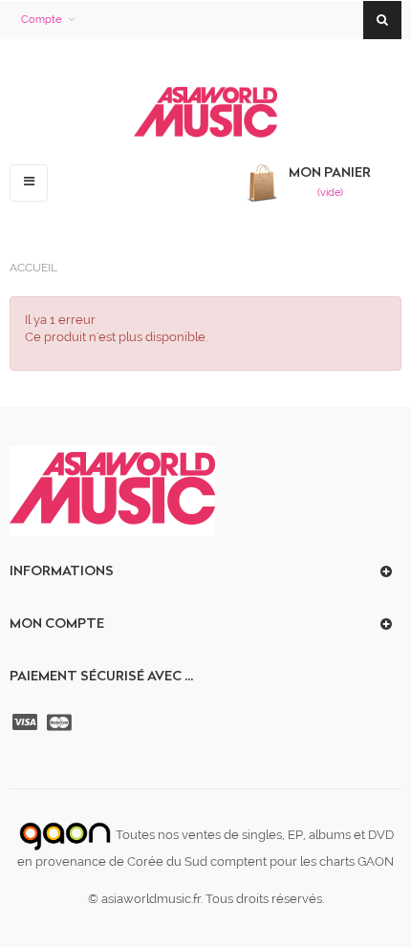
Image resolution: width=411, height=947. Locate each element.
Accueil (33, 267)
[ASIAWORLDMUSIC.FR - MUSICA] (205, 113)
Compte (41, 19)
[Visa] (27, 722)
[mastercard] (61, 722)
